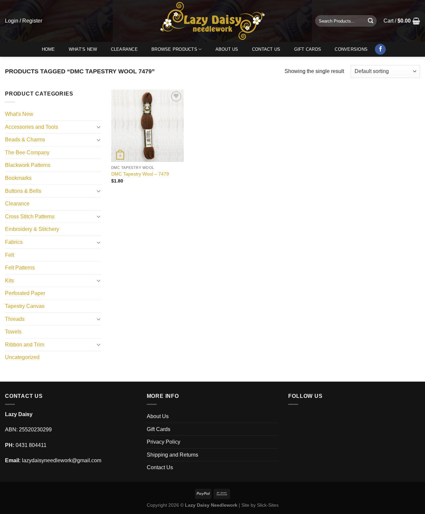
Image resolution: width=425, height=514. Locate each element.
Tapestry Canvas (24, 306)
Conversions (351, 49)
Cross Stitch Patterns (29, 216)
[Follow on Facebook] (380, 49)
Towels (13, 331)
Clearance (124, 49)
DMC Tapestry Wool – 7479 (140, 174)
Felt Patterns (20, 267)
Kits (9, 280)
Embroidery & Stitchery (32, 229)
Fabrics (14, 242)
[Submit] (370, 21)
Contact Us (266, 49)
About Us (226, 49)
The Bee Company (27, 152)
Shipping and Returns (172, 455)
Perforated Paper (25, 293)
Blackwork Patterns (27, 165)
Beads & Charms (25, 139)
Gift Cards (307, 49)
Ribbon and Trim (24, 344)
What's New (19, 114)
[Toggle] (98, 127)
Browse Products (174, 49)
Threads (15, 319)
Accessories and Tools (31, 127)
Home (48, 49)
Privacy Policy (163, 442)
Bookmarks (18, 178)
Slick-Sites (268, 505)
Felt (9, 255)
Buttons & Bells (23, 191)
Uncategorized (22, 357)
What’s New (83, 49)
